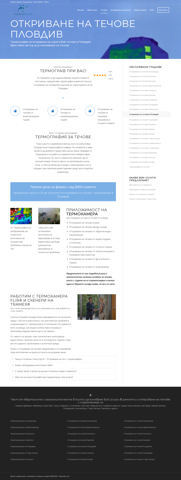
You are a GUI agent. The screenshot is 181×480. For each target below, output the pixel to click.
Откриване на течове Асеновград (143, 71)
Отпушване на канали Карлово (80, 440)
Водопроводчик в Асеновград (23, 421)
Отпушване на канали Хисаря (80, 459)
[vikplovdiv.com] (23, 10)
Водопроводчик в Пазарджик (23, 446)
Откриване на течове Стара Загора (144, 138)
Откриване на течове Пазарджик (143, 104)
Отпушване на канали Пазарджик (81, 446)
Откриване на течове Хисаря (141, 162)
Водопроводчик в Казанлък (23, 433)
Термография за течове (139, 167)
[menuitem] (80, 10)
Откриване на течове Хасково (142, 157)
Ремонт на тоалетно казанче (141, 194)
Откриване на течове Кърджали (143, 100)
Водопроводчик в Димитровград (25, 427)
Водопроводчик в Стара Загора (24, 453)
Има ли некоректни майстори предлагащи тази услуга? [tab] (44, 377)
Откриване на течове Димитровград (145, 86)
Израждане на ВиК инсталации (142, 189)
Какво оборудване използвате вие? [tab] (34, 365)
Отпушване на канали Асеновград (82, 421)
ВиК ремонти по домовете (140, 185)
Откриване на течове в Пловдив (144, 114)
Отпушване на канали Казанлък (81, 433)
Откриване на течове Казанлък (143, 90)
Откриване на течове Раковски (142, 124)
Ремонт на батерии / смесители (142, 199)
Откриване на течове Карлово (142, 95)
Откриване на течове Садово (142, 129)
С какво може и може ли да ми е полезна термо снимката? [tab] (45, 371)
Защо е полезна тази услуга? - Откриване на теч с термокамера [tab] (48, 359)
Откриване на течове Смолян (142, 134)
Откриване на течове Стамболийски (145, 143)
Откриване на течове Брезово (142, 81)
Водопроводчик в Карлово (22, 440)
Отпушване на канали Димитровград (83, 427)
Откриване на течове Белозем (142, 76)
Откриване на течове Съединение (144, 148)
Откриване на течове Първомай (143, 120)
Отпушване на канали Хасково (80, 453)
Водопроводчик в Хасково (22, 459)
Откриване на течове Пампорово (143, 109)
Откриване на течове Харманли (143, 152)
